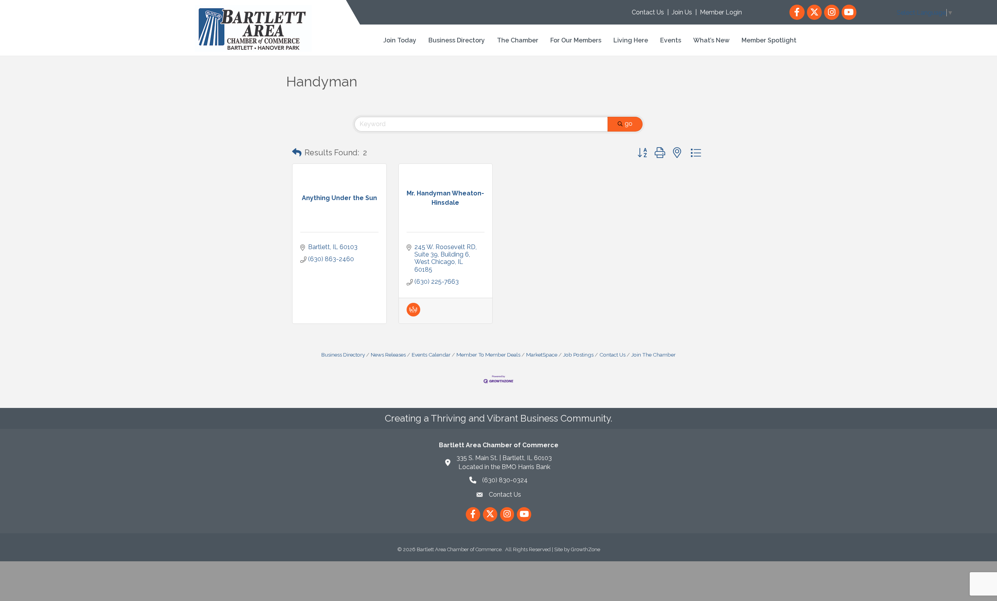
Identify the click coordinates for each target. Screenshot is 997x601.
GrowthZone (585, 549)
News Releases (388, 354)
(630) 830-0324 (505, 480)
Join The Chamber (653, 354)
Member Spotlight (769, 40)
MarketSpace (541, 354)
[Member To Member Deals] (413, 314)
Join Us (682, 12)
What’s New (711, 40)
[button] (296, 153)
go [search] (628, 123)
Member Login (721, 12)
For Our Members (575, 40)
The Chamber (517, 40)
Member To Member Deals (488, 354)
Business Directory (456, 40)
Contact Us (648, 12)
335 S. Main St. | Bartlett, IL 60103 (504, 458)
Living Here (630, 40)
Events (670, 40)
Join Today (399, 40)
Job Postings (578, 354)
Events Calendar (431, 354)
